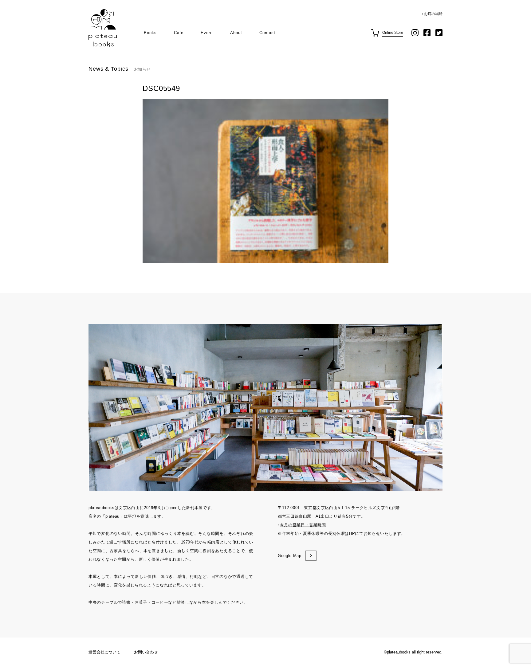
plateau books (102, 28)
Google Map (289, 555)
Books (150, 32)
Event (207, 32)
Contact (267, 32)
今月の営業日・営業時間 (303, 525)
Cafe (178, 32)
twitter (438, 32)
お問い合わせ (146, 652)
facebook (427, 32)
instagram (415, 32)
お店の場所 (433, 14)
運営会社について (104, 652)
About (236, 32)
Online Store (392, 32)
